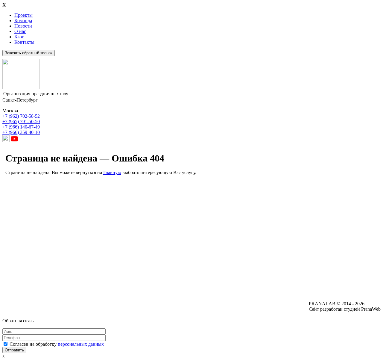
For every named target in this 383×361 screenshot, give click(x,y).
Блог (19, 36)
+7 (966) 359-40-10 (21, 132)
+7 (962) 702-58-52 (21, 116)
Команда (23, 20)
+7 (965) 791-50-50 (21, 121)
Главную (112, 172)
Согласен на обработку (57, 344)
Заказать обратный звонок (28, 53)
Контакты (24, 42)
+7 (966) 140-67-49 (21, 126)
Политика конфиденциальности (195, 306)
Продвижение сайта (21, 306)
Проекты (23, 15)
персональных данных (81, 344)
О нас (20, 31)
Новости (23, 25)
